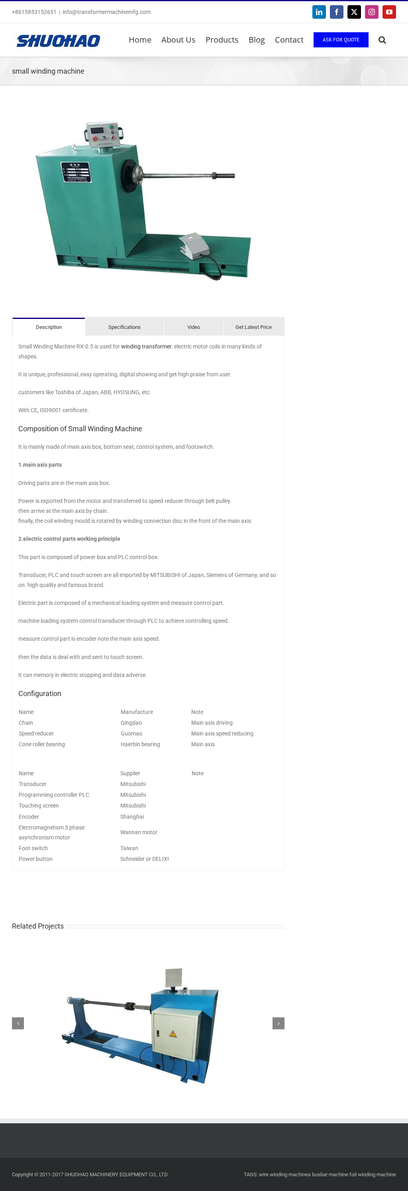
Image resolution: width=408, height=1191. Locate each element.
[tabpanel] (148, 603)
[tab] (49, 327)
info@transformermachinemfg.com (107, 12)
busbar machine (330, 1174)
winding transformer (146, 346)
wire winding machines (285, 1174)
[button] (382, 40)
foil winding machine (372, 1174)
